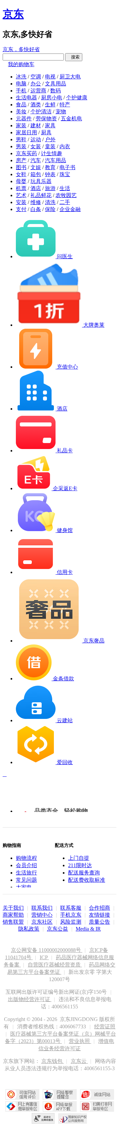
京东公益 (57, 929)
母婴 (21, 181)
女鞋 (21, 174)
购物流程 (26, 858)
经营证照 (104, 1026)
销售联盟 (13, 922)
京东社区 (42, 922)
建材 (35, 125)
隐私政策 (28, 929)
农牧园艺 (66, 195)
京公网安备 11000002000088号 (46, 950)
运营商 (38, 90)
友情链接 (99, 915)
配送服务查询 (84, 872)
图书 (21, 167)
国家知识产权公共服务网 (72, 1118)
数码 (55, 90)
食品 (21, 104)
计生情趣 (51, 153)
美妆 (21, 111)
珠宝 (65, 174)
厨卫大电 (70, 76)
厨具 (46, 132)
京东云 (79, 1061)
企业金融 (70, 209)
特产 (65, 104)
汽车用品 (55, 160)
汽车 (35, 160)
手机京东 (70, 915)
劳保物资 (46, 118)
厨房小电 (51, 97)
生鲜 (50, 104)
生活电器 (26, 97)
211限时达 (80, 865)
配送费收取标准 (86, 880)
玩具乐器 (41, 181)
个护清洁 (41, 111)
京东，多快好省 (21, 49)
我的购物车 (21, 64)
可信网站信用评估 (22, 1094)
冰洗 (21, 76)
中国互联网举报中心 (22, 1106)
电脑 (21, 83)
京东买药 (26, 153)
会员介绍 (26, 865)
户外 (50, 139)
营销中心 (42, 915)
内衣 (65, 146)
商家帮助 (13, 915)
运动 (35, 139)
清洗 (50, 202)
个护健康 (76, 97)
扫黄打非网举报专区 (97, 1106)
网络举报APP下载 (60, 1106)
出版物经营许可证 (30, 999)
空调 (35, 76)
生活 (65, 188)
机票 (21, 188)
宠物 (61, 111)
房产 (21, 160)
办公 (35, 83)
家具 (50, 125)
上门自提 (78, 858)
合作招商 (99, 908)
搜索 (74, 57)
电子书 (67, 167)
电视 (50, 76)
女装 (35, 146)
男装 (21, 146)
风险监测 (70, 922)
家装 (21, 125)
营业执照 (80, 1041)
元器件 (24, 118)
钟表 (50, 174)
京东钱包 (52, 1061)
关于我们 (13, 908)
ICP (44, 957)
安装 (21, 202)
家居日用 (26, 132)
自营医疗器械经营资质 (55, 965)
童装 (50, 146)
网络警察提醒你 (60, 1094)
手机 (21, 90)
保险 (50, 209)
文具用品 (55, 83)
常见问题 (26, 880)
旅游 (50, 188)
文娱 (35, 167)
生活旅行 (26, 872)
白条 (35, 209)
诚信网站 (97, 1094)
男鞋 (21, 139)
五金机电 (71, 118)
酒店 (35, 188)
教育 (50, 167)
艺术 (21, 195)
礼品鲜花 (41, 195)
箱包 (35, 174)
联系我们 (42, 908)
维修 (35, 202)
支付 (21, 209)
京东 (13, 14)
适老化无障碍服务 (43, 1118)
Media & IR (88, 929)
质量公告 (99, 922)
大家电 (24, 887)
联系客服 (70, 908)
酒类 (35, 104)
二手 (65, 202)
